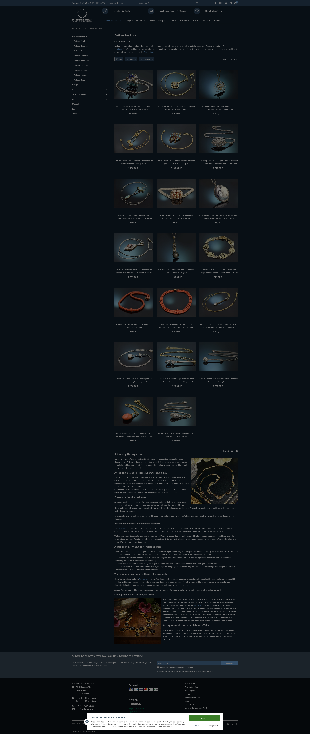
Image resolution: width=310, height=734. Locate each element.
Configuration (213, 726)
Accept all (204, 718)
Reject (196, 726)
